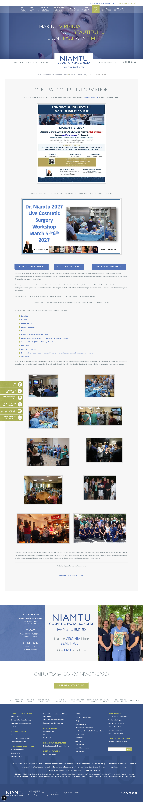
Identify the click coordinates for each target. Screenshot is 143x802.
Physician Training (77, 75)
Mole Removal (80, 734)
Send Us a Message (30, 636)
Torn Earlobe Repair (115, 720)
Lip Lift (45, 734)
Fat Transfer (47, 738)
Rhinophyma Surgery (18, 741)
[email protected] (91, 97)
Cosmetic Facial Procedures (44, 700)
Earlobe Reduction (114, 727)
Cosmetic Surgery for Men (117, 741)
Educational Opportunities (55, 75)
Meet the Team (30, 700)
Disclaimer (134, 701)
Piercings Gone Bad (115, 730)
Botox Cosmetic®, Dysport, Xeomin (56, 746)
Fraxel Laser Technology (84, 727)
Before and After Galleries (77, 700)
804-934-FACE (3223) (33, 634)
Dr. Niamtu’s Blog (105, 700)
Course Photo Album (68, 266)
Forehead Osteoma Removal (21, 723)
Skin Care (78, 741)
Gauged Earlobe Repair (116, 723)
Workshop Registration (31, 266)
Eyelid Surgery (16, 716)
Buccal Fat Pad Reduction (20, 738)
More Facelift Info (17, 750)
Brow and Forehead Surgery (21, 720)
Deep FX (78, 721)
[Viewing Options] (4, 798)
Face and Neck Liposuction (53, 723)
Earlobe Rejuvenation (115, 733)
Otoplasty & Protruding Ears (118, 716)
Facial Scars (79, 744)
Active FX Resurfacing (83, 717)
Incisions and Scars (18, 756)
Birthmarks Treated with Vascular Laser (89, 731)
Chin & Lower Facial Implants (53, 719)
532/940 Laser (80, 724)
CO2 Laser (79, 714)
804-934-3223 (109, 62)
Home (38, 75)
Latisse (13, 727)
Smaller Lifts (15, 753)
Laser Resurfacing (49, 754)
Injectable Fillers (49, 731)
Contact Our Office (92, 700)
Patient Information (60, 700)
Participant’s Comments (108, 266)
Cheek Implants (16, 735)
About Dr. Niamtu (19, 700)
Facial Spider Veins (82, 748)
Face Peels (79, 738)
